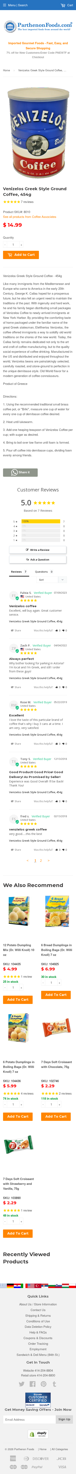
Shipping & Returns (38, 1315)
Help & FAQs (38, 1332)
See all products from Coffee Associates (29, 216)
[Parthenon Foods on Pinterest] (44, 1385)
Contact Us (38, 1310)
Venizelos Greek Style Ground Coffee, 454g (35, 621)
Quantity (8, 237)
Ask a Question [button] (39, 559)
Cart (69, 5)
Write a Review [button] (39, 550)
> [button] (49, 860)
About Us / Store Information (38, 1304)
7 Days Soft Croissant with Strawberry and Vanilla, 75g (18, 1184)
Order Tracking (38, 1343)
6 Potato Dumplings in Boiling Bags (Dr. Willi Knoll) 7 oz (18, 1067)
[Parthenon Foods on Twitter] (22, 1385)
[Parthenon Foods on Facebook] (33, 1385)
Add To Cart (17, 1000)
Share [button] (17, 630)
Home (6, 70)
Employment (38, 1349)
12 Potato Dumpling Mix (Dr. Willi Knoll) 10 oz (18, 950)
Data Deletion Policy (38, 1326)
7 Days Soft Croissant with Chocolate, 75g (56, 1064)
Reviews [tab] (16, 571)
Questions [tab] (41, 571)
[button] (58, 630)
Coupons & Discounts (38, 1338)
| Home (42, 1449)
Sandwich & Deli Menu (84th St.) (38, 1354)
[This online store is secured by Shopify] (38, 1437)
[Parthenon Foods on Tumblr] (54, 1385)
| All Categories (59, 1449)
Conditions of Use (38, 1321)
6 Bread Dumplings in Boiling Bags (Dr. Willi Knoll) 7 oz (56, 950)
